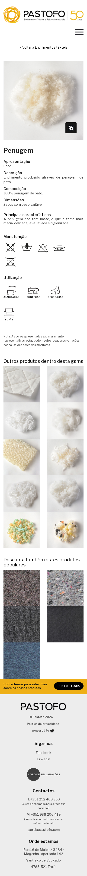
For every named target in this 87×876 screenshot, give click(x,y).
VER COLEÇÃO (21, 588)
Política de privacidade (43, 724)
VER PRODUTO (22, 384)
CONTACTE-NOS (69, 686)
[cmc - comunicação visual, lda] (52, 730)
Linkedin (43, 759)
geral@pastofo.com (44, 830)
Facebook (43, 753)
